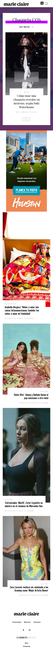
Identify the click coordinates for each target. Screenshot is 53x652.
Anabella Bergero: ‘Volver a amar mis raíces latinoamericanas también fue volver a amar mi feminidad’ (22, 310)
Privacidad (17, 622)
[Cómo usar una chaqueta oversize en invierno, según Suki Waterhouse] (26, 63)
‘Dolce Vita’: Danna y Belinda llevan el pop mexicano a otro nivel (31, 396)
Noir (26, 643)
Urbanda (26, 646)
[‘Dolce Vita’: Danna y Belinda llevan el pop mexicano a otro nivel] (26, 359)
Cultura (44, 391)
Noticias (27, 622)
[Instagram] (29, 630)
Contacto (36, 622)
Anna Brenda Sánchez (26, 112)
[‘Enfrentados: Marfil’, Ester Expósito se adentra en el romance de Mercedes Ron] (26, 455)
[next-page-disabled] (28, 119)
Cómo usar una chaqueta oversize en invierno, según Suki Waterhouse (26, 101)
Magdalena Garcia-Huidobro (19, 318)
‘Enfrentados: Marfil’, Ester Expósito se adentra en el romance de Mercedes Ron (24, 504)
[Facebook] (23, 630)
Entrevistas (10, 304)
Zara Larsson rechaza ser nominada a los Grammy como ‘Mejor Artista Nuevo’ (29, 588)
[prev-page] (24, 119)
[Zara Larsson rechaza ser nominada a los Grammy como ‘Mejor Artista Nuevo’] (26, 551)
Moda (26, 92)
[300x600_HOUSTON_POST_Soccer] (26, 211)
